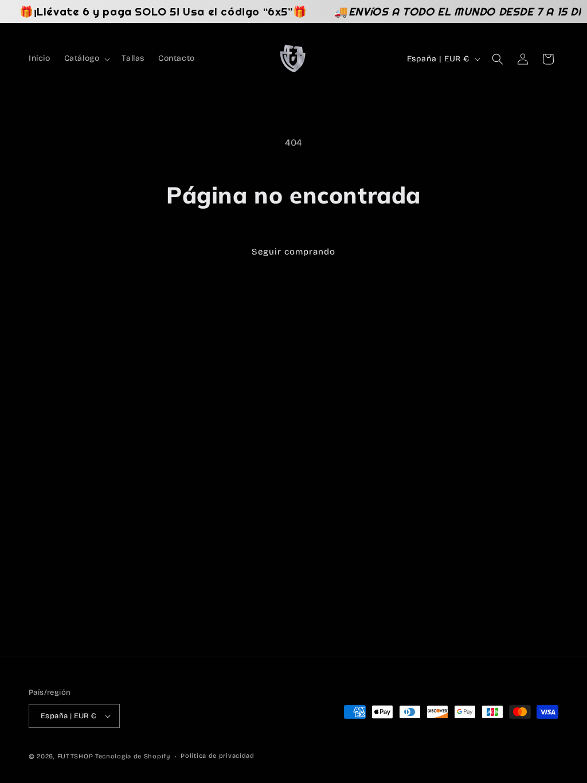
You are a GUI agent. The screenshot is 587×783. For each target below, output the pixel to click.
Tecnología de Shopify (132, 756)
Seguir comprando (293, 251)
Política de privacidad (217, 755)
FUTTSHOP (75, 756)
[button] (86, 58)
